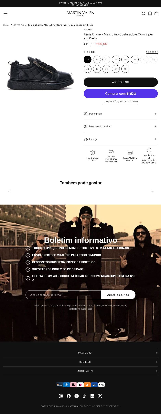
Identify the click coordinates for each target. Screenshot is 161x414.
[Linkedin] (92, 396)
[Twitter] (100, 396)
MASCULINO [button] (84, 352)
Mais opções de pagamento (121, 101)
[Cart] (156, 13)
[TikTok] (84, 396)
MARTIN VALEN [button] (84, 371)
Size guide (152, 52)
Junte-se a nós (118, 294)
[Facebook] (68, 396)
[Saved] (150, 13)
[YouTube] (76, 396)
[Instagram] (61, 396)
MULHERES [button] (85, 361)
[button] (5, 13)
